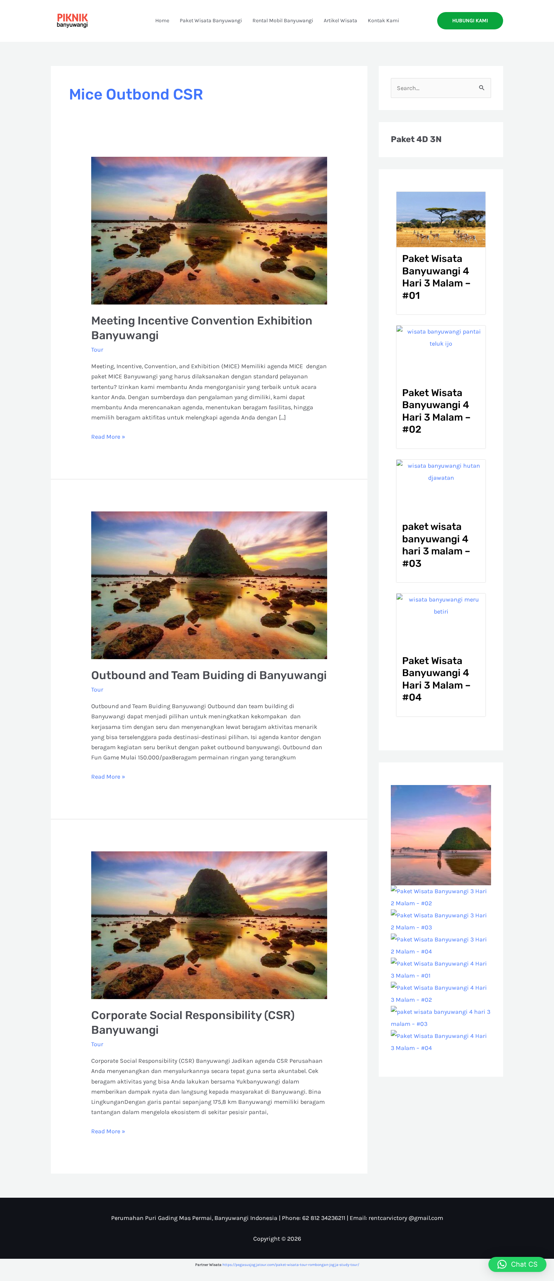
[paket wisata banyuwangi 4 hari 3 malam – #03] (441, 1017)
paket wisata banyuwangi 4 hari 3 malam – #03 (436, 545)
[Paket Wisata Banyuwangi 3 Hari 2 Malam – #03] (441, 920)
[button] (470, 20)
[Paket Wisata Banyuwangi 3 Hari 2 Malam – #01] (441, 834)
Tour (97, 349)
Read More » (108, 436)
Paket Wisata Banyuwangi (211, 20)
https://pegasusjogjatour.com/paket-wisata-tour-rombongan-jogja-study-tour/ (290, 1265)
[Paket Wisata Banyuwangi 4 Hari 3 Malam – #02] (441, 992)
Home (162, 20)
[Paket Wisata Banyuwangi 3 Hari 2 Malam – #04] (441, 944)
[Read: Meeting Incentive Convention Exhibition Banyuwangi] (209, 230)
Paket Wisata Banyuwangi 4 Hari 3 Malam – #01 (436, 277)
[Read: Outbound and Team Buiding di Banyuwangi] (209, 584)
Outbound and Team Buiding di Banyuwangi (209, 675)
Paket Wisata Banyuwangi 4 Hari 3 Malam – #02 (436, 411)
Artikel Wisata (340, 20)
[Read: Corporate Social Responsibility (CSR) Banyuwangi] (209, 924)
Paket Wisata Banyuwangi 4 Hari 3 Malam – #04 (436, 679)
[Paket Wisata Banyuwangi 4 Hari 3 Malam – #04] (441, 1041)
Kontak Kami (383, 20)
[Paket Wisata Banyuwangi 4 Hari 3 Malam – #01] (441, 968)
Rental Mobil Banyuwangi (283, 20)
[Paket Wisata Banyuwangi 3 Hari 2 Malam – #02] (441, 896)
